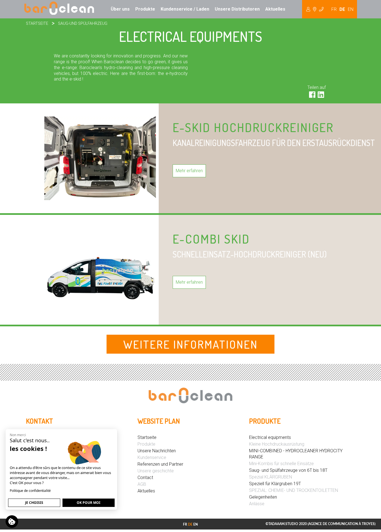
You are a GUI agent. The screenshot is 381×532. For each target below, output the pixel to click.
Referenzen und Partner (160, 464)
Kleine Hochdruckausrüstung (276, 444)
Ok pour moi (88, 502)
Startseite (37, 23)
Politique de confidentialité (30, 490)
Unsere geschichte (156, 470)
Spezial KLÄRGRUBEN (270, 477)
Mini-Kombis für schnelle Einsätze (281, 463)
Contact (145, 477)
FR (334, 9)
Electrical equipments (270, 437)
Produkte (145, 9)
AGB (142, 484)
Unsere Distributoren (237, 9)
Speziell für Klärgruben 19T (275, 483)
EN (350, 9)
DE (342, 9)
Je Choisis (34, 502)
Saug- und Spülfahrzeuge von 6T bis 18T (288, 470)
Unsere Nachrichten (157, 450)
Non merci (18, 435)
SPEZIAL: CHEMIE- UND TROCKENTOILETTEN (293, 490)
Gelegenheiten (263, 497)
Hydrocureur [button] (315, 9)
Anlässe (256, 503)
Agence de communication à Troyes (341, 524)
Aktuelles (275, 9)
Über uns (120, 9)
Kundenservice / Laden (185, 9)
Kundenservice (152, 457)
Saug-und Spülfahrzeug (82, 23)
